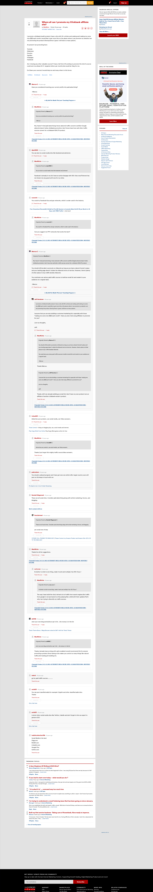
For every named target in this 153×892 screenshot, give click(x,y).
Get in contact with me (35, 509)
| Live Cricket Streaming (44, 486)
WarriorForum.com (106, 29)
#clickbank (37, 75)
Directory (96, 889)
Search (90, 3)
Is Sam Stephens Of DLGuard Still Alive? (44, 766)
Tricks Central (33, 427)
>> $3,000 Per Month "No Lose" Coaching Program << (59, 100)
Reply (30, 809)
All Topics (103, 133)
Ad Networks (104, 140)
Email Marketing (105, 143)
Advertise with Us (88, 16)
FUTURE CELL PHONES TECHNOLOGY (43, 538)
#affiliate (30, 75)
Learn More (113, 121)
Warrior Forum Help (106, 166)
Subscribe (59, 29)
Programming (104, 157)
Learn (58, 3)
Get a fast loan (33, 703)
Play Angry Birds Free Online (37, 431)
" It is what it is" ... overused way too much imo (46, 789)
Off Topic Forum (105, 162)
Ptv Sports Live (33, 486)
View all (124, 128)
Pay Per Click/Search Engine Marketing (111, 141)
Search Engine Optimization (108, 138)
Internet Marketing (45, 780)
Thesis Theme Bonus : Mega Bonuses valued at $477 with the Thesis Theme (50, 630)
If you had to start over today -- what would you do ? (48, 777)
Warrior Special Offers (65, 889)
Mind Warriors (105, 155)
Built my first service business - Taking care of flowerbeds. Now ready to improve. (59, 812)
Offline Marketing (105, 148)
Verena (103, 24)
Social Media (104, 147)
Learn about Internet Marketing (85, 889)
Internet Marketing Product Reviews (110, 154)
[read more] (43, 772)
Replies (31, 774)
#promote (44, 75)
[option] (113, 96)
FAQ (43, 889)
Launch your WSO (113, 35)
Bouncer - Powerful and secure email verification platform (112, 105)
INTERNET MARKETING (48, 29)
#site (50, 75)
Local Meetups (105, 164)
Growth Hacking (105, 145)
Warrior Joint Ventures (107, 160)
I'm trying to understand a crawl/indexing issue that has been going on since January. (61, 801)
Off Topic (49, 768)
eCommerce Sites (105, 152)
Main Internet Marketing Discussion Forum (112, 134)
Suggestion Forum (106, 167)
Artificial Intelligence (106, 136)
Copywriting (104, 150)
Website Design (105, 159)
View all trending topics (33, 824)
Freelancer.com (115, 889)
